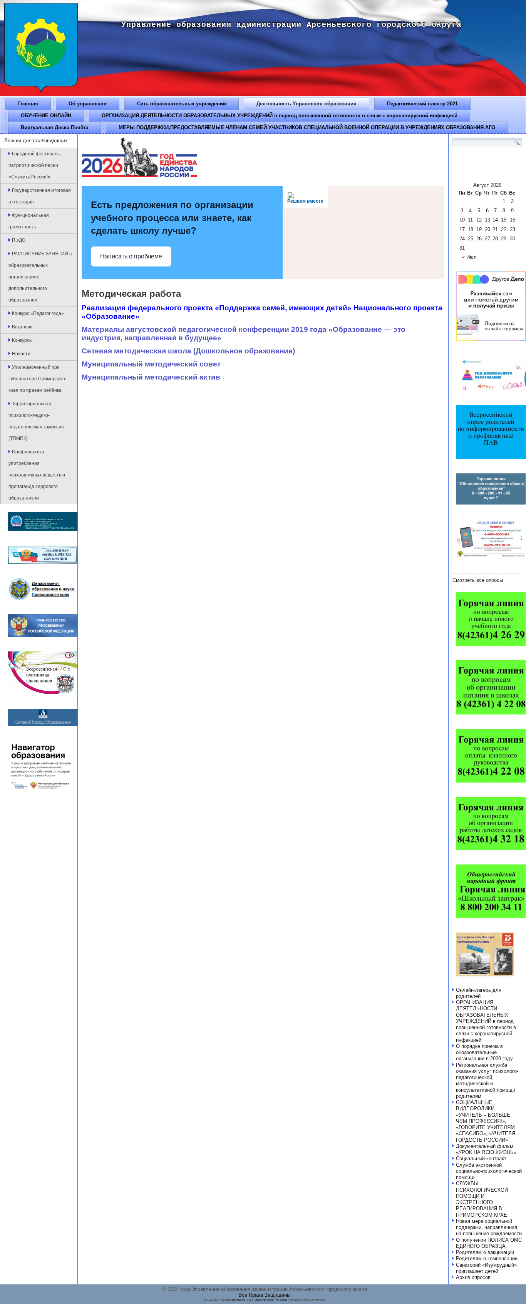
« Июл (469, 257)
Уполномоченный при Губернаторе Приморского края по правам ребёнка (37, 379)
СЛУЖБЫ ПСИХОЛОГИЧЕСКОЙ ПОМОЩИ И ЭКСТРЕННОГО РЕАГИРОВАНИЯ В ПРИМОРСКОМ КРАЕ (482, 1199)
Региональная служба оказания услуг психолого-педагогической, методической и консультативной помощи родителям (487, 1080)
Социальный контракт (481, 1158)
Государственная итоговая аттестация (39, 196)
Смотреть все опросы (477, 580)
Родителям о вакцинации (485, 1252)
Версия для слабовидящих (36, 140)
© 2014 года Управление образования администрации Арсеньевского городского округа (264, 1289)
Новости (21, 353)
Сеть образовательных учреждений (181, 104)
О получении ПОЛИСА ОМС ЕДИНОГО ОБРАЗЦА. (489, 1243)
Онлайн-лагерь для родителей (478, 993)
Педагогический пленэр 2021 (422, 104)
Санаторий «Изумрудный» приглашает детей (486, 1268)
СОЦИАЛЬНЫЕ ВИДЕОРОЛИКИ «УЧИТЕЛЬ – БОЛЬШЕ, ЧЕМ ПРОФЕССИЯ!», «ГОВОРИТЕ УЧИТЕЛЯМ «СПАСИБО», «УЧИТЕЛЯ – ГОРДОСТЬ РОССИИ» (487, 1121)
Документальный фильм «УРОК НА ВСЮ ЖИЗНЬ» (486, 1149)
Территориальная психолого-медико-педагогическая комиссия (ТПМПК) (36, 421)
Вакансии (22, 327)
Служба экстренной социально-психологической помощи (489, 1171)
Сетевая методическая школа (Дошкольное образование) (188, 351)
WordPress (235, 1300)
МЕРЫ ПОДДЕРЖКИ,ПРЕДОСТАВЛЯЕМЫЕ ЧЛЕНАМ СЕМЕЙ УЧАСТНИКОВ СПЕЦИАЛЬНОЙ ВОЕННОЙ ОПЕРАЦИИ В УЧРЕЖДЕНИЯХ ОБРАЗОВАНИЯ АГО (307, 127)
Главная (28, 104)
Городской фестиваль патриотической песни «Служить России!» (34, 165)
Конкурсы (22, 340)
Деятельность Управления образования (306, 104)
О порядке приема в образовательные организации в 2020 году (484, 1052)
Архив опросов (473, 1277)
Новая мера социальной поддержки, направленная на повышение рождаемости (489, 1227)
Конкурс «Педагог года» (38, 313)
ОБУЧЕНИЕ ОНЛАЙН (46, 115)
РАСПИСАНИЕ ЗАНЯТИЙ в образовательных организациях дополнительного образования (40, 277)
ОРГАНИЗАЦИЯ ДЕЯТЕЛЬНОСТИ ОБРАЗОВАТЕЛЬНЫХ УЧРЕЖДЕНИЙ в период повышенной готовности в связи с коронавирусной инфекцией (279, 115)
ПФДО (18, 240)
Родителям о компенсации (487, 1258)
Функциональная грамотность (28, 221)
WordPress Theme (271, 1300)
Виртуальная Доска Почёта (54, 127)
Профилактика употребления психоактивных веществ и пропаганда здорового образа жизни (36, 475)
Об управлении (88, 104)
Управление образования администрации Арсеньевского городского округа (291, 24)
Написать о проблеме (131, 256)
